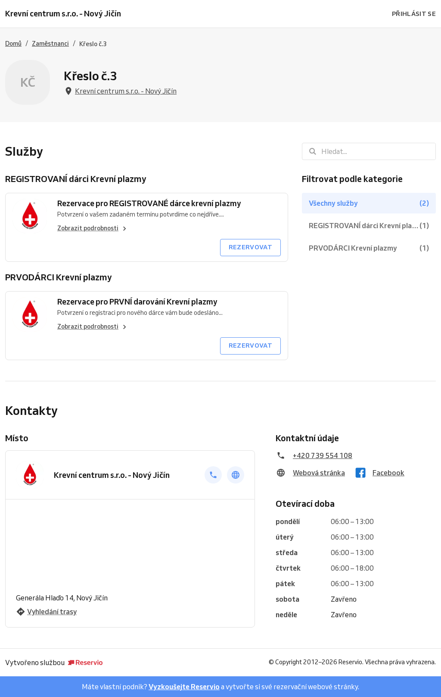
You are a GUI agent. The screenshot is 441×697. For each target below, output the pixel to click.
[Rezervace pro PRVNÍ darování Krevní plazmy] (29, 314)
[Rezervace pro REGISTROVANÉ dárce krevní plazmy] (29, 216)
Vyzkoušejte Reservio (184, 686)
